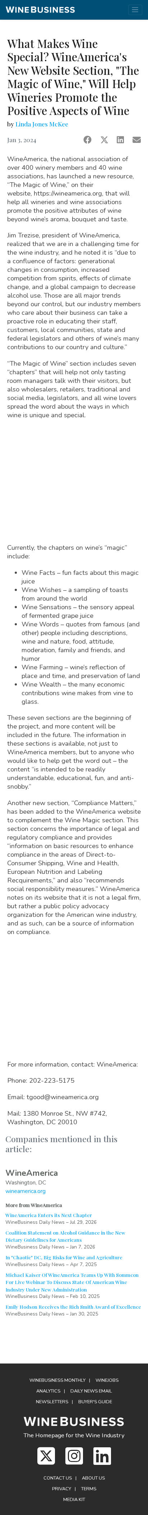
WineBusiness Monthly (57, 1380)
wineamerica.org (25, 1191)
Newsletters (52, 1402)
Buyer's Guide (95, 1402)
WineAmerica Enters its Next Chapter (48, 1215)
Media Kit (74, 1499)
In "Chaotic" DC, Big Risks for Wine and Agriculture (63, 1257)
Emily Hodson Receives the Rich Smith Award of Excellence (73, 1306)
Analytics (48, 1391)
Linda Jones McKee (41, 124)
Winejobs (107, 1380)
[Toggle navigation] (135, 10)
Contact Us (57, 1478)
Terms (88, 1489)
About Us (93, 1478)
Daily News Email (91, 1391)
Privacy (61, 1489)
